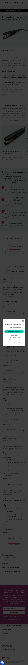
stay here (14, 335)
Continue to (14, 331)
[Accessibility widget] (2, 663)
